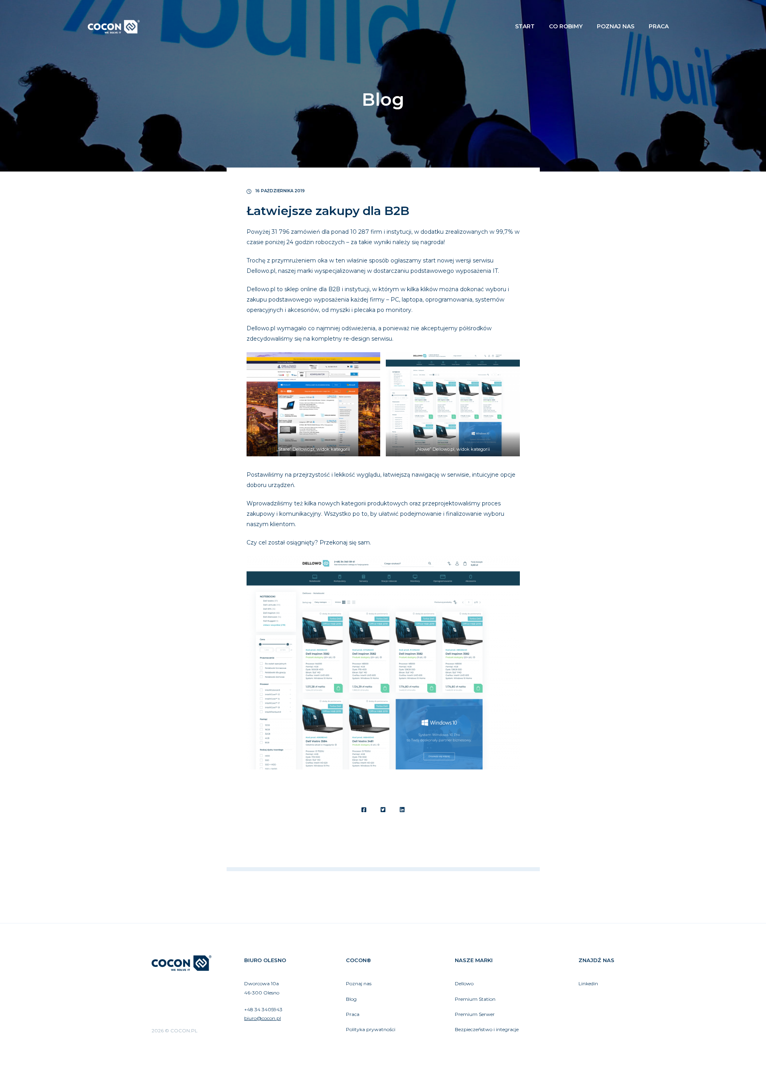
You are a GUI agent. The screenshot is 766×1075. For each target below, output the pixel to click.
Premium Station (475, 999)
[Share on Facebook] (363, 809)
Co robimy (565, 26)
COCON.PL (114, 27)
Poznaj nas (615, 26)
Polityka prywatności (370, 1029)
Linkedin (588, 983)
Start (525, 26)
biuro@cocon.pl (262, 1018)
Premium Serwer (475, 1014)
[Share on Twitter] (383, 809)
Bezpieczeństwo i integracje (487, 1029)
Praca (659, 26)
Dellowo (464, 983)
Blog (351, 999)
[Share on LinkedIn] (402, 809)
